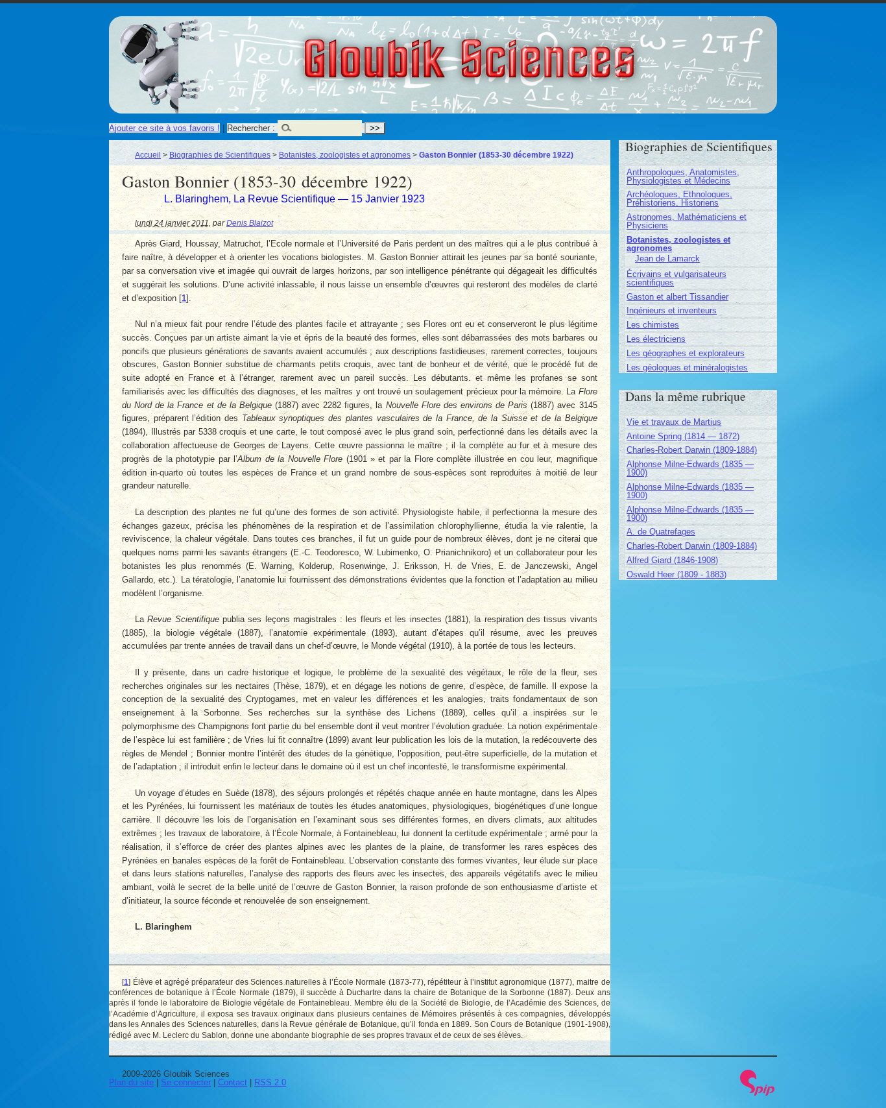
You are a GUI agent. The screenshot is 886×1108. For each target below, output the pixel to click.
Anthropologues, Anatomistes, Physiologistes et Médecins (683, 176)
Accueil (148, 155)
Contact (232, 1082)
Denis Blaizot (249, 223)
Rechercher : (251, 128)
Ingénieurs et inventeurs (672, 310)
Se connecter (186, 1082)
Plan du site (131, 1082)
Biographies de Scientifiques (219, 155)
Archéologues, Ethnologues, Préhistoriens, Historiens (679, 198)
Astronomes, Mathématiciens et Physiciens (687, 221)
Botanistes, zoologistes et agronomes (345, 155)
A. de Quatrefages (661, 531)
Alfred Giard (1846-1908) (672, 560)
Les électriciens (656, 339)
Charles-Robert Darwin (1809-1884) (692, 450)
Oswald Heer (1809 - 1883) (676, 574)
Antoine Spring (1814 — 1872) (683, 436)
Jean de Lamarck (667, 258)
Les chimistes (653, 325)
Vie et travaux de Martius (674, 422)
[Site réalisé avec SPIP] (757, 1093)
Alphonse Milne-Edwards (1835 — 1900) (690, 468)
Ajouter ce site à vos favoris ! (164, 128)
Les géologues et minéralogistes (687, 367)
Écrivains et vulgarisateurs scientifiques (676, 278)
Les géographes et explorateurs (686, 353)
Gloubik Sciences (541, 50)
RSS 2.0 (270, 1082)
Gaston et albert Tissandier (677, 297)
